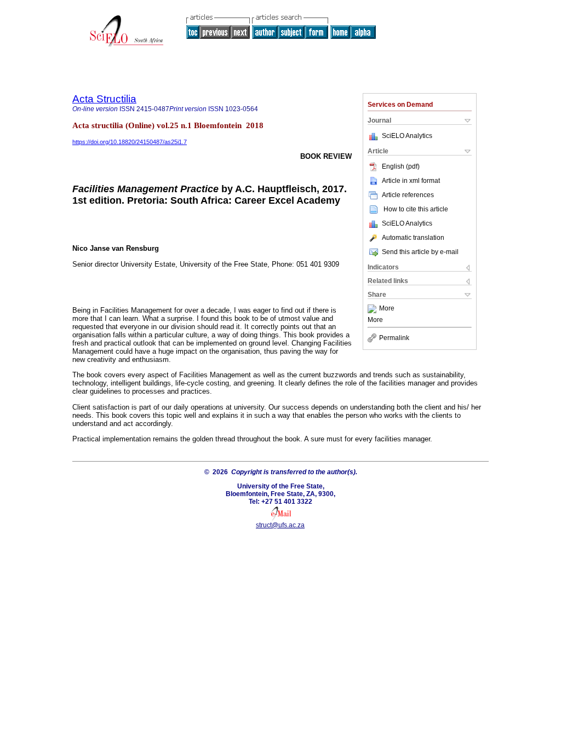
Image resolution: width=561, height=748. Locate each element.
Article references (408, 195)
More (386, 309)
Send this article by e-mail (420, 252)
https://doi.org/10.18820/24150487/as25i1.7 (129, 142)
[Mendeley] (373, 309)
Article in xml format (411, 181)
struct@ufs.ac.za (280, 525)
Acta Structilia (104, 99)
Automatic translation (413, 237)
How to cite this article (415, 209)
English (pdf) (401, 166)
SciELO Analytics (407, 136)
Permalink (394, 338)
